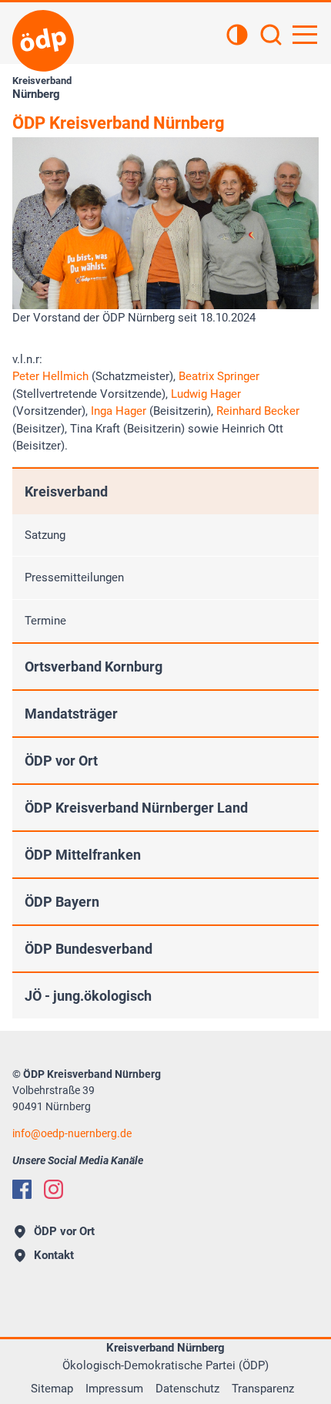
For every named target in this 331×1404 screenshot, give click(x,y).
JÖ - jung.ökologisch (88, 996)
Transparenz (263, 1389)
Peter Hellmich (52, 376)
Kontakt (54, 1255)
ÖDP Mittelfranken (83, 855)
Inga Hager (120, 411)
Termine (45, 621)
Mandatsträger (71, 713)
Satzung (45, 535)
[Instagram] (53, 1189)
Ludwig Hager (206, 394)
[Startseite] (43, 41)
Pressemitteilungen (74, 577)
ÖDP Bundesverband (88, 949)
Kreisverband (66, 491)
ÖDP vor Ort (61, 761)
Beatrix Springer (219, 376)
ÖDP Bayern (62, 902)
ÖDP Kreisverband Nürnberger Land (136, 808)
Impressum (114, 1389)
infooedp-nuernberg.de (72, 1133)
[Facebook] (22, 1189)
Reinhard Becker (257, 411)
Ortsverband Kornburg (93, 666)
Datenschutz (187, 1389)
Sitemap (52, 1389)
